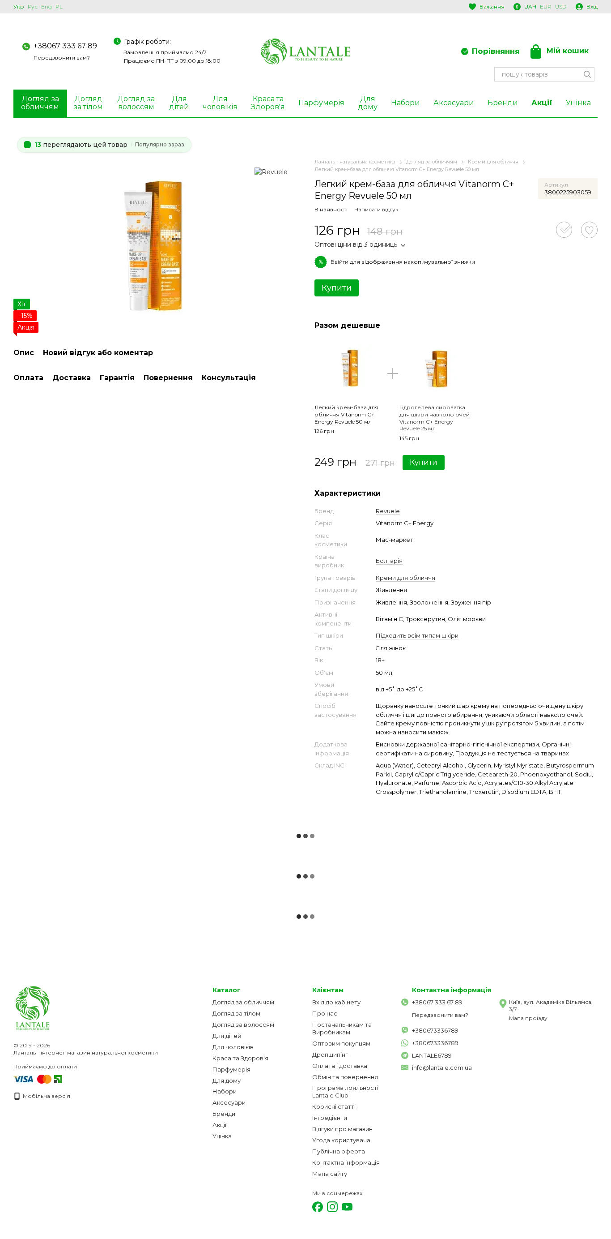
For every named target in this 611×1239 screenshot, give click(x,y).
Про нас (324, 1013)
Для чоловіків (220, 102)
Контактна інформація (346, 1162)
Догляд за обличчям (40, 102)
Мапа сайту (329, 1173)
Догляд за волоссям (136, 102)
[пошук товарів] (587, 74)
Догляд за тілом (88, 102)
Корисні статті (334, 1106)
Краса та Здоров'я (268, 102)
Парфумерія (321, 103)
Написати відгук (376, 209)
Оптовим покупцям (341, 1043)
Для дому (368, 102)
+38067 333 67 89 (65, 46)
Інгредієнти (329, 1117)
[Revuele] (271, 171)
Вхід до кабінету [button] (336, 1002)
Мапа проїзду (528, 1018)
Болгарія (389, 560)
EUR (546, 6)
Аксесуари (453, 103)
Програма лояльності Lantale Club (345, 1091)
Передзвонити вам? (62, 57)
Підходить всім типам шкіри (417, 635)
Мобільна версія (45, 1096)
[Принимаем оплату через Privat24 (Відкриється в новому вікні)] (58, 1078)
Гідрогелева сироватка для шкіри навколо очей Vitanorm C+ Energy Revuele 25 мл (434, 418)
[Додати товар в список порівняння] (564, 230)
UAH (530, 6)
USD (561, 6)
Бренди (503, 103)
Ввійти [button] (339, 261)
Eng (46, 6)
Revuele (388, 510)
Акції (541, 103)
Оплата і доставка (339, 1065)
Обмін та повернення (345, 1076)
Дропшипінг (330, 1054)
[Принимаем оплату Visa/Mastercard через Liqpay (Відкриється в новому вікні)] (33, 1078)
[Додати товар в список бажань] (589, 230)
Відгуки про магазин (342, 1128)
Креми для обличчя (405, 577)
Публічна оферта (338, 1151)
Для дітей (179, 102)
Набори (405, 103)
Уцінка (578, 103)
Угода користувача (341, 1140)
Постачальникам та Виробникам (342, 1028)
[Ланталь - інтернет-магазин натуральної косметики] (58, 1007)
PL (59, 6)
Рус (33, 6)
